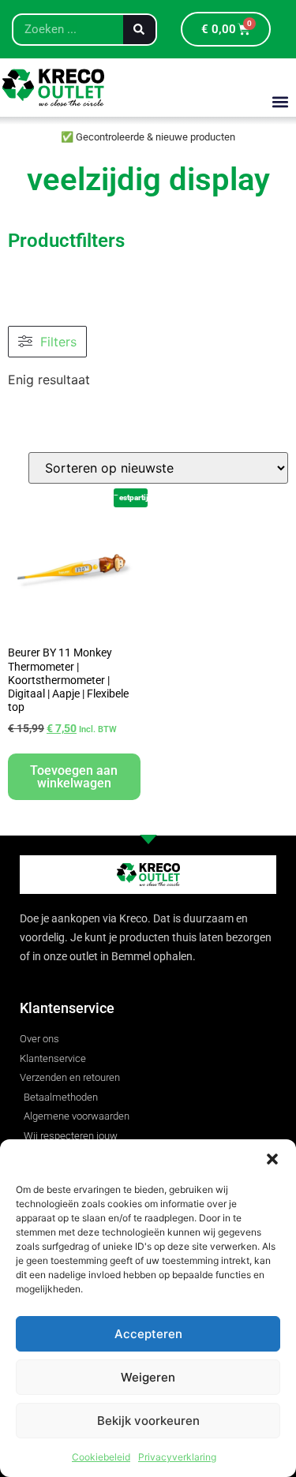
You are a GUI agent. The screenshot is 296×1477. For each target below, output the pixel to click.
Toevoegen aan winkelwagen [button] (74, 777)
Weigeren (148, 1377)
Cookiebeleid (101, 1457)
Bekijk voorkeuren (148, 1420)
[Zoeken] (139, 29)
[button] (272, 1159)
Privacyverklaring (177, 1457)
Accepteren (148, 1333)
